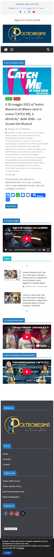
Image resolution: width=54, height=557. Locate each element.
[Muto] (44, 250)
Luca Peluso (21, 160)
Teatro (17, 99)
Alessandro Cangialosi (15, 133)
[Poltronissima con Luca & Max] (6, 50)
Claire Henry (32, 144)
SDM (26, 165)
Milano (8, 99)
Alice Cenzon (28, 133)
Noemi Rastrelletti (17, 165)
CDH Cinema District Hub (13, 491)
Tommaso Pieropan (12, 171)
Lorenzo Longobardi (24, 157)
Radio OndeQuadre (11, 497)
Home (5, 454)
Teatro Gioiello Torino (12, 486)
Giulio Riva (24, 155)
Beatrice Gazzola (33, 135)
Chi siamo (7, 459)
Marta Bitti (9, 163)
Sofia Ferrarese (34, 165)
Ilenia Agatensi (34, 155)
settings (21, 548)
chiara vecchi (22, 144)
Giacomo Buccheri (23, 152)
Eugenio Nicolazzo (11, 149)
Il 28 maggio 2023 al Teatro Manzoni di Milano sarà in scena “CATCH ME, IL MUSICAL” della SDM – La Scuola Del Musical (24, 114)
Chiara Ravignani (11, 144)
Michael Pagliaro (32, 163)
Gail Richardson (10, 152)
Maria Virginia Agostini (34, 160)
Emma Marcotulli (33, 146)
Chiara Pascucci (35, 141)
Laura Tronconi (10, 157)
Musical (8, 165)
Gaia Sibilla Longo (39, 149)
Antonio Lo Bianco (11, 135)
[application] (27, 238)
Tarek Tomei (9, 168)
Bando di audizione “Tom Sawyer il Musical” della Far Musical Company (29, 8)
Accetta (7, 553)
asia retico (22, 135)
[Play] (6, 250)
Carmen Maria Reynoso (13, 141)
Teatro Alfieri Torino (11, 481)
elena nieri (9, 146)
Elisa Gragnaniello (20, 146)
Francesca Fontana (25, 149)
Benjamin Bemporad (12, 138)
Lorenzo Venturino (38, 157)
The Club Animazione (34, 168)
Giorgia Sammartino (12, 155)
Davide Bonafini (43, 144)
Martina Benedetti (19, 163)
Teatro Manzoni (20, 168)
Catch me (26, 141)
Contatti (6, 464)
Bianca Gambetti (27, 138)
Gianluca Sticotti (36, 152)
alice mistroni (38, 133)
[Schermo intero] (48, 250)
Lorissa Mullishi (10, 160)
